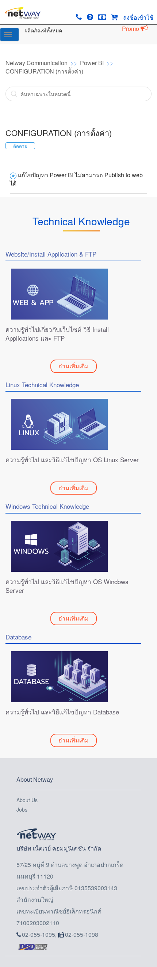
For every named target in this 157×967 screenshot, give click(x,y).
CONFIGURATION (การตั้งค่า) (44, 71)
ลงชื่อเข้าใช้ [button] (138, 17)
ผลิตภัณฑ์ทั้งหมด (43, 30)
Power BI (92, 63)
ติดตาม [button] (20, 146)
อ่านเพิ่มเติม (73, 366)
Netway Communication (36, 63)
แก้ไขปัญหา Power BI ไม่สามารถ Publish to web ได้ (76, 179)
